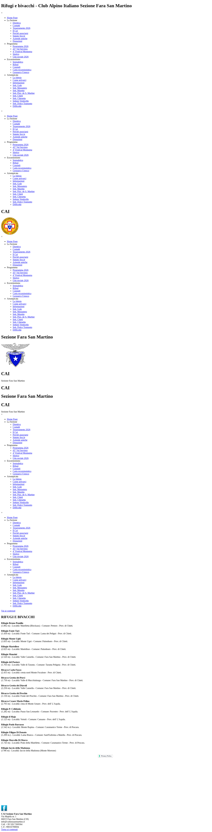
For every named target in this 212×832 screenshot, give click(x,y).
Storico (16, 54)
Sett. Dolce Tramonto (22, 103)
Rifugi (15, 64)
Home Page (12, 17)
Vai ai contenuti (8, 611)
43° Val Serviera (20, 49)
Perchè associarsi (20, 33)
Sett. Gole (17, 85)
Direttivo (17, 23)
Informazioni (18, 83)
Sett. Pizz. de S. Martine (24, 93)
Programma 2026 (20, 46)
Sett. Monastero (20, 88)
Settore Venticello (21, 101)
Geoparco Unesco (21, 72)
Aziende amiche (20, 38)
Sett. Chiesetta (19, 98)
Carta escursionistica (22, 70)
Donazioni (17, 41)
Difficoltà (17, 106)
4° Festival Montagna (22, 51)
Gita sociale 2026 (21, 56)
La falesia (17, 77)
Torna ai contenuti (9, 829)
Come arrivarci (19, 80)
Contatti (16, 25)
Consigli (16, 67)
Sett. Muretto (19, 90)
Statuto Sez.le (19, 36)
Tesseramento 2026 (21, 28)
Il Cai (15, 30)
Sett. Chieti (18, 96)
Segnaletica (18, 62)
